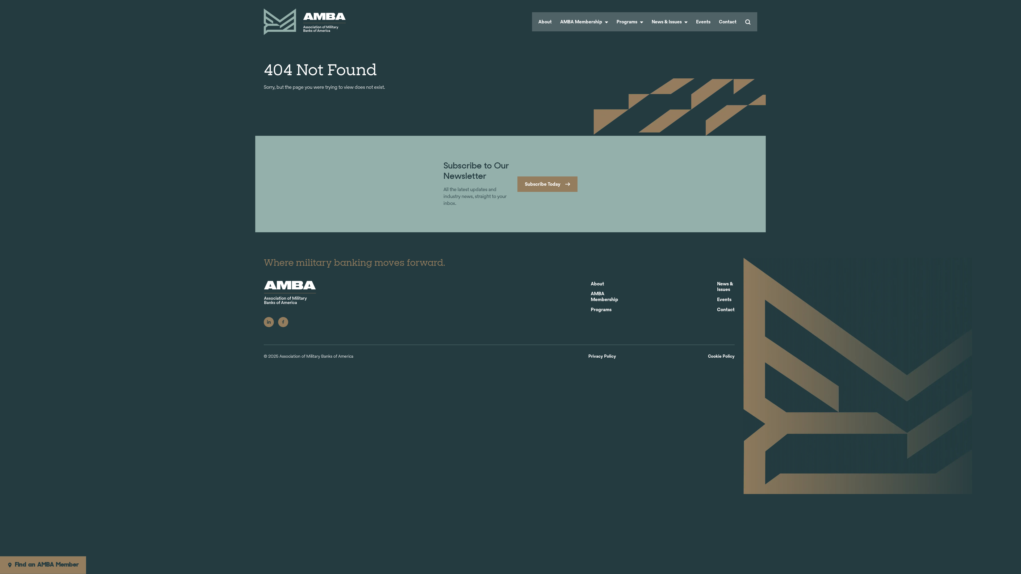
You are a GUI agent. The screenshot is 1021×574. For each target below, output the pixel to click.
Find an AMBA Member (47, 565)
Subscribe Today (542, 184)
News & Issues (667, 21)
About (545, 21)
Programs (627, 21)
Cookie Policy (721, 356)
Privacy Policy (602, 356)
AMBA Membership (581, 21)
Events (703, 21)
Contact (728, 21)
